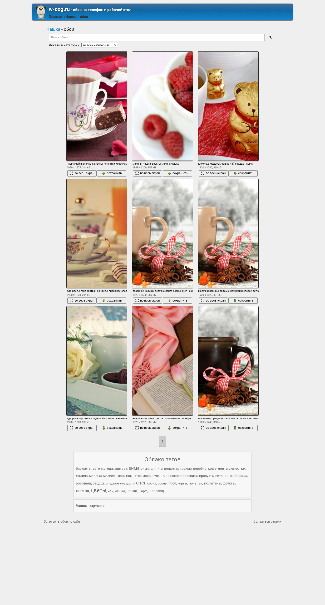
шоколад (156, 491)
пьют (234, 476)
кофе (212, 468)
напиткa (124, 476)
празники (190, 476)
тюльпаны (212, 483)
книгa (158, 468)
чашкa (120, 491)
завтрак (120, 468)
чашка (132, 491)
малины (95, 476)
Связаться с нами (267, 521)
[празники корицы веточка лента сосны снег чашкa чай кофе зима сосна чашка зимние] (162, 233)
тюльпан (195, 483)
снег (141, 483)
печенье (158, 476)
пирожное (173, 476)
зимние (146, 468)
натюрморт (141, 476)
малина (82, 476)
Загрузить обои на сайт (62, 521)
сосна (151, 483)
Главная (55, 17)
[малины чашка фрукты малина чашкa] (162, 106)
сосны (162, 483)
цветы (98, 490)
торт (172, 483)
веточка (99, 468)
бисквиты (83, 468)
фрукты (229, 483)
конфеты (171, 468)
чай (110, 491)
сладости (127, 483)
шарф (142, 491)
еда (110, 468)
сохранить (114, 173)
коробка (200, 468)
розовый (83, 483)
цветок (82, 490)
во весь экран (84, 173)
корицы (186, 468)
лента (223, 468)
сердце (98, 483)
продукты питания (213, 476)
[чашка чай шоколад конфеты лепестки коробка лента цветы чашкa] (96, 106)
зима (134, 468)
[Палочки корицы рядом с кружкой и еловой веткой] (228, 233)
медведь (110, 476)
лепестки (237, 468)
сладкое (112, 483)
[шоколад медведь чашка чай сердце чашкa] (228, 106)
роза (243, 476)
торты (182, 483)
